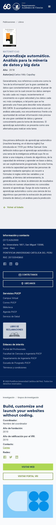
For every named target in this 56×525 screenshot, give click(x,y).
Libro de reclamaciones (14, 328)
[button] (49, 6)
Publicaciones (9, 22)
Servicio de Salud (11, 316)
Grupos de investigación (28, 397)
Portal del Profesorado (14, 349)
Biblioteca (8, 307)
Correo (6, 447)
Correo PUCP (9, 302)
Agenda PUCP (10, 312)
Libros (21, 22)
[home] (23, 6)
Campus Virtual (10, 298)
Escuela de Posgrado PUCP (16, 363)
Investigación (8, 397)
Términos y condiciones (14, 367)
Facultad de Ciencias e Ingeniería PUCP (22, 353)
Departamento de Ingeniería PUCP (20, 358)
